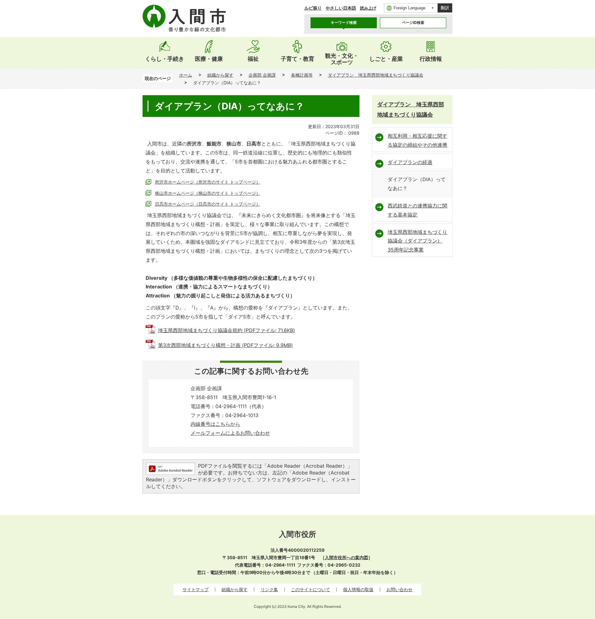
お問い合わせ (399, 589)
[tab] (344, 22)
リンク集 (269, 589)
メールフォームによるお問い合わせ (230, 433)
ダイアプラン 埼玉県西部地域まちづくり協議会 (375, 75)
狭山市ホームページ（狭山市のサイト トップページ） (207, 193)
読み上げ (368, 8)
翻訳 (445, 7)
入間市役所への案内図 (346, 557)
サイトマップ (196, 589)
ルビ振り (313, 8)
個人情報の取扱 (358, 589)
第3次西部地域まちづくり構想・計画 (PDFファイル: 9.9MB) (225, 345)
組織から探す (220, 75)
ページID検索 (413, 22)
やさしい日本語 (341, 8)
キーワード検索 (344, 22)
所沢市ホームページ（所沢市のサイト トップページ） (207, 182)
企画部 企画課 (262, 75)
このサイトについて (310, 589)
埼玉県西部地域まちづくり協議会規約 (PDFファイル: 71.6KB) (226, 330)
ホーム (185, 75)
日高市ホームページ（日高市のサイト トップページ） (207, 204)
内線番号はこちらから (215, 424)
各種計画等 (302, 75)
